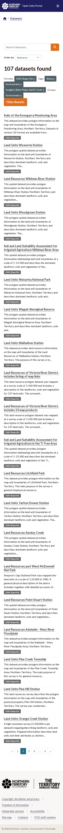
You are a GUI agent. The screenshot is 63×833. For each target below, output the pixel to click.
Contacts (23, 817)
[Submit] (55, 47)
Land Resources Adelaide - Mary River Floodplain (29, 631)
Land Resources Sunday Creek (24, 532)
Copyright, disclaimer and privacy (20, 798)
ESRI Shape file (12, 138)
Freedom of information (15, 804)
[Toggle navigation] (57, 6)
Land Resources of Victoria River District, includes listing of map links (31, 374)
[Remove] (34, 79)
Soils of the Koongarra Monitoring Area (30, 115)
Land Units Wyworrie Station (23, 145)
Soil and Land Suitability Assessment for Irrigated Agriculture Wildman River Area (31, 247)
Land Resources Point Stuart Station (28, 600)
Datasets (16, 18)
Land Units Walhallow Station (23, 343)
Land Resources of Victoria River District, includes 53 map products (31, 408)
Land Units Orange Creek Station (26, 718)
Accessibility (37, 811)
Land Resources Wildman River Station (29, 178)
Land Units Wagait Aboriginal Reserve (29, 309)
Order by (9, 57)
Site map (7, 817)
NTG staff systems (45, 817)
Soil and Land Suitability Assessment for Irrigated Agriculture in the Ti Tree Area (30, 441)
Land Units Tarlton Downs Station (26, 503)
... (39, 751)
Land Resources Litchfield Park (24, 473)
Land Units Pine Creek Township (25, 659)
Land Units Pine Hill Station (22, 689)
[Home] (4, 18)
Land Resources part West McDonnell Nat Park (29, 568)
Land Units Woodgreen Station (24, 212)
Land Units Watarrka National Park (27, 279)
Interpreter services (13, 811)
